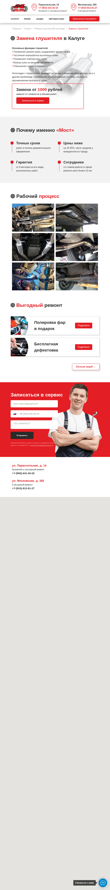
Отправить (22, 435)
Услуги (27, 28)
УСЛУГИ (15, 19)
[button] (55, 325)
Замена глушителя (78, 28)
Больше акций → (86, 366)
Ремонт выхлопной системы (50, 28)
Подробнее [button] (84, 325)
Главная (16, 28)
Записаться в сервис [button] (33, 100)
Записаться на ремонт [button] (84, 19)
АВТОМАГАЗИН (56, 19)
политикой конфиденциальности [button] (41, 445)
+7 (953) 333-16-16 (48, 8)
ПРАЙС (27, 19)
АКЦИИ (39, 19)
